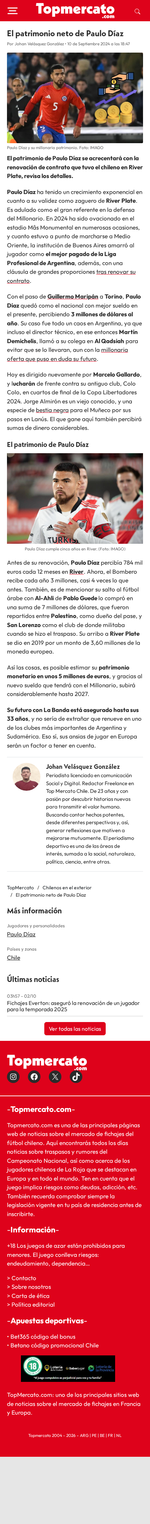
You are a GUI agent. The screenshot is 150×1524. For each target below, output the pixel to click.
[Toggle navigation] (12, 10)
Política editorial (33, 1304)
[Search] (137, 10)
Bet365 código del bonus (42, 1336)
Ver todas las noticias (75, 1028)
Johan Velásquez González (83, 767)
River (76, 571)
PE (94, 1435)
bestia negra (52, 409)
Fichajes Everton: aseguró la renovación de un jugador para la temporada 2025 (73, 1006)
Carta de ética (31, 1295)
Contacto (24, 1278)
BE (102, 1435)
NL (119, 1435)
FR (110, 1435)
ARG (84, 1435)
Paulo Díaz (21, 934)
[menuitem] (137, 10)
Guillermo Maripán (72, 296)
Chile (13, 957)
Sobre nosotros (31, 1286)
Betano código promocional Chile (54, 1345)
